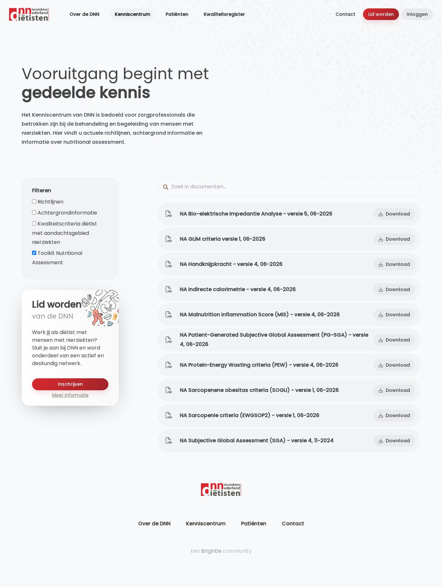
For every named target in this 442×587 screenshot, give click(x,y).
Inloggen (417, 14)
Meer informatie (70, 395)
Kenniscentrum (132, 14)
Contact (345, 14)
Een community (221, 551)
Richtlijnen (50, 201)
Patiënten (177, 14)
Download (398, 214)
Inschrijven (70, 384)
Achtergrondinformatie (67, 212)
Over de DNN (84, 14)
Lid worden (381, 14)
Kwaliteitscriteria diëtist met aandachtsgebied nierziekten (64, 233)
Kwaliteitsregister (224, 14)
